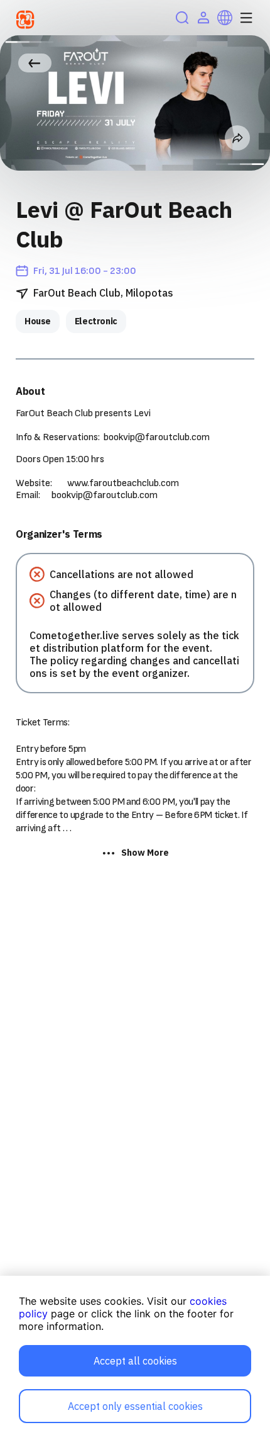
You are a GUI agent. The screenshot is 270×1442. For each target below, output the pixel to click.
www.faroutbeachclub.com (123, 483)
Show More (145, 852)
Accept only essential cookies (135, 1406)
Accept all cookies (135, 1360)
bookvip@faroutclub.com (157, 437)
